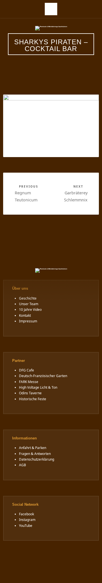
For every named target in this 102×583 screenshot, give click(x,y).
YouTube (25, 525)
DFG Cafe (26, 370)
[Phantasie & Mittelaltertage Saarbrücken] (51, 28)
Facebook (26, 514)
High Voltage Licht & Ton (38, 387)
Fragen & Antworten (35, 453)
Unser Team (28, 304)
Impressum (28, 321)
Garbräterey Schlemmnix (76, 193)
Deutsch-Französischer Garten (43, 375)
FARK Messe (28, 381)
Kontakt (25, 315)
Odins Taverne (30, 393)
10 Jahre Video (30, 309)
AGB (22, 465)
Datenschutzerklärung (36, 459)
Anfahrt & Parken (32, 447)
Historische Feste (32, 399)
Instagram (27, 519)
